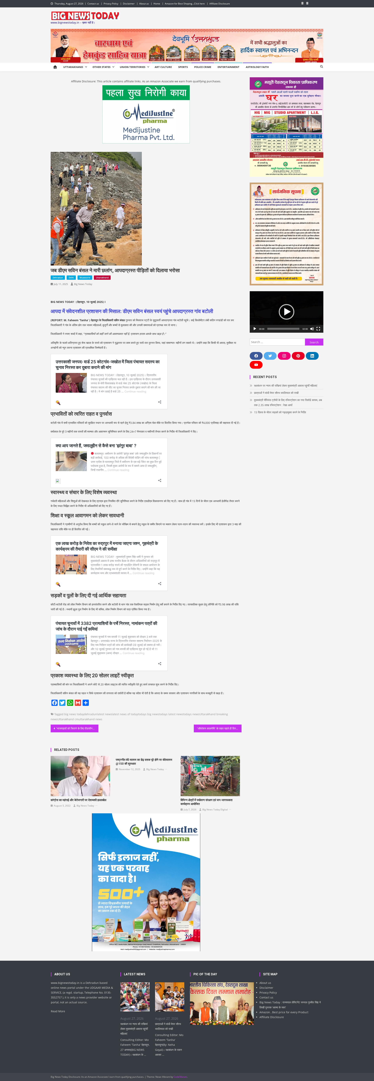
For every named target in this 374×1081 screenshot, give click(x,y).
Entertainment (228, 67)
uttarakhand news (90, 719)
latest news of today (125, 714)
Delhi (71, 277)
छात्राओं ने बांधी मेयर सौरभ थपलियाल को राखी (276, 393)
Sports (183, 67)
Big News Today (83, 284)
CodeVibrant (180, 1076)
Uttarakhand (73, 67)
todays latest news (171, 714)
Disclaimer (129, 3)
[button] (286, 312)
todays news (191, 714)
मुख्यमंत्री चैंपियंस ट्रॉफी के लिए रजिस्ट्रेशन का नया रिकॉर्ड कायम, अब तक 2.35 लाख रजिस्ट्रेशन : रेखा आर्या (288, 402)
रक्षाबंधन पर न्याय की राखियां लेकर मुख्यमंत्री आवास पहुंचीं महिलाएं (285, 385)
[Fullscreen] (318, 329)
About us (144, 3)
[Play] (255, 329)
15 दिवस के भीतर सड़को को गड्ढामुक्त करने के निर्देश (280, 412)
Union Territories (132, 67)
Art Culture (163, 67)
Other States (101, 67)
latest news (104, 714)
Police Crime (202, 67)
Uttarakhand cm (68, 719)
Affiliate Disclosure (219, 3)
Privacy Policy (111, 3)
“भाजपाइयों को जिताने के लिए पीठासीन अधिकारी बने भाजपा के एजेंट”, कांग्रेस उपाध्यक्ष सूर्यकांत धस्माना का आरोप (77, 728)
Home (156, 3)
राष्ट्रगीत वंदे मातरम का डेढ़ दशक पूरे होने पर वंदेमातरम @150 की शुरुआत (144, 761)
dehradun (90, 714)
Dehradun (58, 277)
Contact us (93, 3)
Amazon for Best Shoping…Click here (185, 3)
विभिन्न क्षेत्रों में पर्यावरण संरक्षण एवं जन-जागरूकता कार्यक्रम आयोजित (206, 802)
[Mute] (312, 329)
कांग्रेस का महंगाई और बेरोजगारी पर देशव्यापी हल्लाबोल (78, 800)
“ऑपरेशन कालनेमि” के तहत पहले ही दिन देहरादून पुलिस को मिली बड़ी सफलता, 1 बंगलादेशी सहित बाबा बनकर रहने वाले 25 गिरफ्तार (219, 728)
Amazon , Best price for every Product (283, 1012)
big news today (74, 714)
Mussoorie (84, 277)
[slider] (283, 329)
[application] (286, 312)
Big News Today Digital (215, 809)
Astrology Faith (257, 67)
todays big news (148, 714)
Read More (58, 1011)
